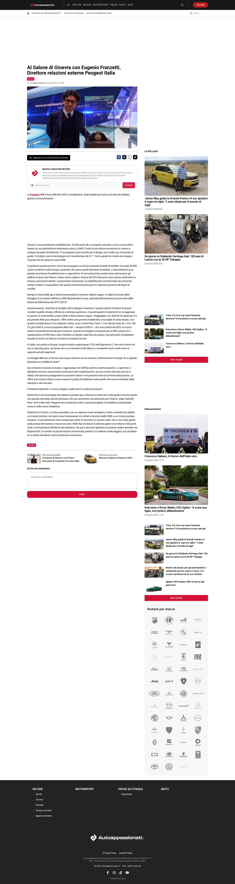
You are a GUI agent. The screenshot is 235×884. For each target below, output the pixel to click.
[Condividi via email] (130, 157)
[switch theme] (182, 5)
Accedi (200, 5)
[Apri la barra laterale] (68, 5)
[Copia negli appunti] (135, 157)
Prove (114, 5)
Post (82, 494)
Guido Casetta (38, 83)
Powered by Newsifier (118, 879)
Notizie (77, 5)
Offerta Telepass (74, 13)
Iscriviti (128, 185)
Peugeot (35, 194)
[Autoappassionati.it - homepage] (42, 5)
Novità (87, 5)
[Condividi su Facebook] (119, 157)
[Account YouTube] (127, 872)
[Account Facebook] (107, 872)
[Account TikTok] (120, 872)
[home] (28, 13)
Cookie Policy (125, 853)
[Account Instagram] (114, 872)
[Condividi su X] (124, 157)
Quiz (130, 5)
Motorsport (101, 5)
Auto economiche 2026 (99, 13)
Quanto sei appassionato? (46, 13)
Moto (122, 5)
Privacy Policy (109, 853)
